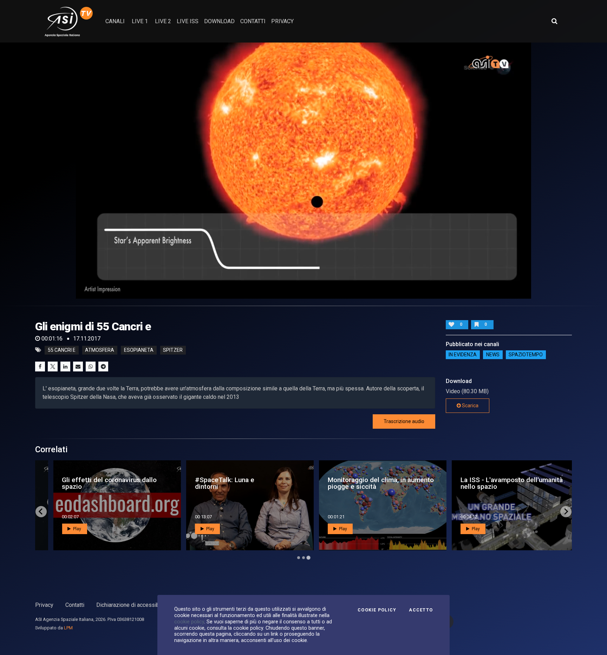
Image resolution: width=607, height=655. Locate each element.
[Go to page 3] (308, 557)
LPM (68, 627)
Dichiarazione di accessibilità (132, 605)
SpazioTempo (526, 355)
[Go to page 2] (303, 557)
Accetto (421, 610)
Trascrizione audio (404, 421)
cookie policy (189, 621)
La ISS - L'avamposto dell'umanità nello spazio (499, 483)
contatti (253, 21)
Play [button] (63, 528)
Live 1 (140, 21)
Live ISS (187, 21)
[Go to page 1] (298, 557)
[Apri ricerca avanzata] (554, 21)
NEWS (493, 355)
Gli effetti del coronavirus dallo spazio (96, 483)
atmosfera (99, 350)
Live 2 (163, 21)
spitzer (173, 350)
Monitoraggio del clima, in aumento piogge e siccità (368, 483)
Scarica (469, 405)
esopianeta (139, 350)
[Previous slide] (41, 511)
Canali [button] (115, 21)
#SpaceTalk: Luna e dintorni (211, 483)
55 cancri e (62, 350)
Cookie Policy (377, 610)
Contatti (74, 605)
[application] (303, 171)
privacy (282, 21)
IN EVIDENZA (463, 355)
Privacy (44, 605)
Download (219, 21)
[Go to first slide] (566, 511)
